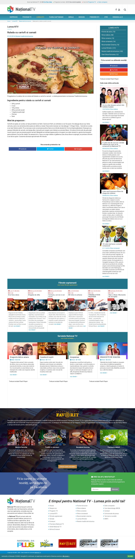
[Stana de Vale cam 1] (88, 543)
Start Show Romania (110, 54)
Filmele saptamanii (56, 516)
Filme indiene (107, 35)
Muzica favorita (21, 447)
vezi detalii (105, 122)
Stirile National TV (55, 527)
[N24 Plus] (26, 543)
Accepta (130, 556)
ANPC (106, 519)
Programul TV (92, 2)
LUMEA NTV (40, 17)
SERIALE (71, 17)
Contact (107, 511)
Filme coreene (108, 38)
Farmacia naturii (114, 447)
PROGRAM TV (26, 17)
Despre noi (53, 508)
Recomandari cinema (84, 516)
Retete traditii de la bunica (25, 21)
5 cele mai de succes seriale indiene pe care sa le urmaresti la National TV (113, 144)
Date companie (102, 2)
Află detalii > (66, 556)
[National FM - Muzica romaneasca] (47, 543)
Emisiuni (52, 521)
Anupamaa (74, 357)
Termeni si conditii (110, 516)
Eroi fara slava (48, 2)
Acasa (8, 21)
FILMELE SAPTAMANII (56, 17)
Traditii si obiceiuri (52, 447)
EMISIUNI (82, 17)
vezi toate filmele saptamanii (67, 285)
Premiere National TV (57, 524)
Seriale (52, 519)
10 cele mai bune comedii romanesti (112, 245)
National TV (38, 552)
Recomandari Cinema (110, 45)
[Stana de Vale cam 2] (109, 543)
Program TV (54, 511)
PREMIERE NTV (94, 17)
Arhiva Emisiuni (55, 529)
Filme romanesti (108, 41)
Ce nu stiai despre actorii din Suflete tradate (113, 106)
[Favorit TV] (67, 543)
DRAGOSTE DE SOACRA (110, 357)
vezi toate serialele (67, 338)
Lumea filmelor (82, 519)
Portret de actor (108, 32)
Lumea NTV (14, 21)
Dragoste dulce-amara (19, 357)
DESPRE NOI (14, 17)
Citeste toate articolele (67, 466)
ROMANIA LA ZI (118, 17)
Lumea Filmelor (109, 48)
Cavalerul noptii (46, 357)
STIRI (106, 17)
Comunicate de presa (111, 513)
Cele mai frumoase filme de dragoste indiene (112, 192)
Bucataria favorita (83, 447)
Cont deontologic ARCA (112, 508)
